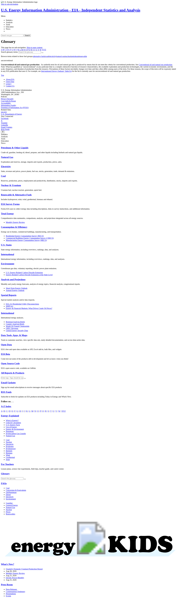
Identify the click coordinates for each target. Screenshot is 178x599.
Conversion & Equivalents (16, 490)
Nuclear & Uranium (11, 185)
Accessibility (6, 103)
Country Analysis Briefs (15, 324)
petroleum (75, 56)
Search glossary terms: (9, 52)
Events (8, 596)
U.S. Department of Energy (11, 114)
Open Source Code (10, 363)
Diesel (8, 495)
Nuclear (9, 442)
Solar (8, 460)
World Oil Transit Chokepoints (17, 326)
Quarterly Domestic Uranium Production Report (24, 569)
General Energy (12, 505)
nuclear (68, 56)
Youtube (4, 123)
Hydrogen (10, 446)
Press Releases (11, 589)
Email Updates (6, 127)
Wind (8, 455)
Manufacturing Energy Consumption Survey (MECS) (26, 240)
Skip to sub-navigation (9, 4)
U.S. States (6, 245)
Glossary (5, 473)
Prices (8, 512)
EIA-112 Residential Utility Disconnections (22, 304)
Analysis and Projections (13, 279)
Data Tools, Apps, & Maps (14, 335)
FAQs (4, 483)
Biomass (9, 453)
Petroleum (10, 431)
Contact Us (10, 86)
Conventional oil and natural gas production (155, 65)
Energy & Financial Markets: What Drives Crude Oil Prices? (29, 308)
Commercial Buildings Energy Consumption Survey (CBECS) (30, 238)
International (7, 254)
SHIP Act (9, 306)
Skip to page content (34, 47)
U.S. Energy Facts (13, 425)
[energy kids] (89, 560)
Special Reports (8, 295)
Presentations (11, 594)
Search (27, 35)
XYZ (44, 50)
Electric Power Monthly (15, 578)
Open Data (10, 82)
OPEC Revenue (12, 328)
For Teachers (7, 464)
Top (2, 75)
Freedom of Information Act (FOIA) (15, 108)
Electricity (6, 166)
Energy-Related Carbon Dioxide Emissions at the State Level (29, 275)
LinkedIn (4, 125)
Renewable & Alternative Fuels (16, 195)
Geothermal (10, 457)
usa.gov (4, 112)
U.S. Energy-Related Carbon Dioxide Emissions (24, 273)
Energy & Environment (15, 429)
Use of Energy (11, 427)
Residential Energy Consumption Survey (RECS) (25, 236)
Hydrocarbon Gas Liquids (16, 434)
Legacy (9, 84)
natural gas (61, 56)
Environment (7, 263)
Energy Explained (10, 415)
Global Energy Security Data (17, 331)
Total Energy (7, 213)
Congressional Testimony (15, 592)
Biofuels (9, 451)
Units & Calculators (13, 423)
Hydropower (11, 449)
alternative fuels (39, 56)
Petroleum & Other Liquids (14, 147)
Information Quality (8, 105)
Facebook (4, 118)
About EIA (10, 79)
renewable (83, 56)
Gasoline (9, 503)
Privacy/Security (7, 99)
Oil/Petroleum (11, 492)
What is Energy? (12, 420)
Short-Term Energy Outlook (16, 288)
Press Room (7, 584)
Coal (3, 176)
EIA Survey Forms (10, 204)
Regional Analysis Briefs (15, 322)
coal (46, 56)
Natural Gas (7, 157)
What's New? (7, 564)
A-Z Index (6, 406)
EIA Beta (5, 354)
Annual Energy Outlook (15, 290)
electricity (52, 56)
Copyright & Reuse (8, 101)
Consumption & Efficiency (14, 227)
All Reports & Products (12, 373)
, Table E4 (56, 71)
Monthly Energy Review (15, 222)
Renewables (10, 514)
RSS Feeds (5, 129)
